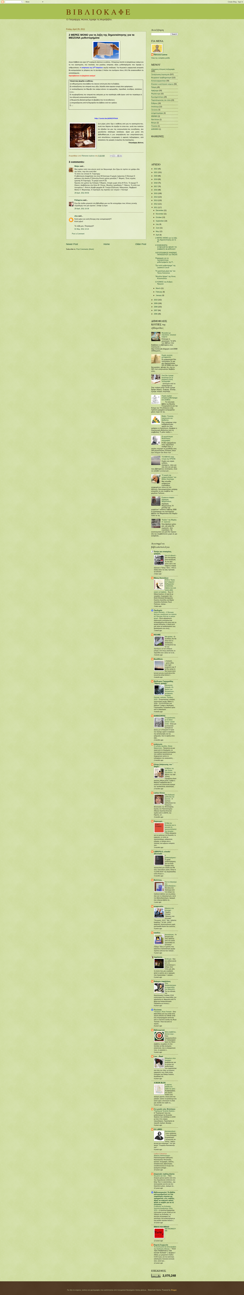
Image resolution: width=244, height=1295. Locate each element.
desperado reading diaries (164, 1174)
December (160, 210)
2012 (156, 204)
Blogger (174, 1290)
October (159, 217)
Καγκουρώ (158, 821)
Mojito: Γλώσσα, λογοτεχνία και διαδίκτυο (168, 418)
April (158, 235)
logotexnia (158, 957)
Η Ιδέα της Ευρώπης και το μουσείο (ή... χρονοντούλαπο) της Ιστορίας (170, 827)
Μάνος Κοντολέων (161, 578)
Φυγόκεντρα (155, 94)
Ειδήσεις (154, 103)
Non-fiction (155, 119)
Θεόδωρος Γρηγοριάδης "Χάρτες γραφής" (163, 682)
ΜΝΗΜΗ (154, 116)
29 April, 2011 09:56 (81, 193)
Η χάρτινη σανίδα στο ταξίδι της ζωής (170, 1087)
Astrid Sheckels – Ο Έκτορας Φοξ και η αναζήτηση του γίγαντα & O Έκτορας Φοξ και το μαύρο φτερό (165, 615)
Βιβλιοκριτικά (159, 1030)
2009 (156, 303)
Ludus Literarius (160, 1154)
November (160, 214)
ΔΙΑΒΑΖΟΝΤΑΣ (159, 716)
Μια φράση (169, 637)
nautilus (157, 933)
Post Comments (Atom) (85, 249)
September (160, 221)
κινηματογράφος (157, 113)
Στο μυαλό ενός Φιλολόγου (164, 1109)
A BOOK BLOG (160, 1083)
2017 (156, 186)
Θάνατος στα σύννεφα (169, 909)
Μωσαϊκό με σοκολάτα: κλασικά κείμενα (169, 335)
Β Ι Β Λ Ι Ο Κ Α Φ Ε (98, 12)
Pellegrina (78, 200)
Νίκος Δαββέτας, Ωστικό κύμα (170, 1033)
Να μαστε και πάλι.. (160, 1176)
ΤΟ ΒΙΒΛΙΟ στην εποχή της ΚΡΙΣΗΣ (169, 458)
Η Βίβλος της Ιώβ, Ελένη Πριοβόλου (169, 770)
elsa (76, 216)
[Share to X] (116, 156)
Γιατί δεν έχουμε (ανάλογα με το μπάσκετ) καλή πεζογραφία (167, 378)
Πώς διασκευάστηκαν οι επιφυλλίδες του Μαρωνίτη (170, 986)
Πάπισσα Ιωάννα (160, 55)
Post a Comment (78, 234)
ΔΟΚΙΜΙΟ (154, 129)
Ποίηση (153, 87)
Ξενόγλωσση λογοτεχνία (160, 74)
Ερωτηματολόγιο (157, 97)
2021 (156, 172)
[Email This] (111, 156)
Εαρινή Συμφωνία (161, 1245)
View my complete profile (160, 58)
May (157, 231)
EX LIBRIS (158, 1129)
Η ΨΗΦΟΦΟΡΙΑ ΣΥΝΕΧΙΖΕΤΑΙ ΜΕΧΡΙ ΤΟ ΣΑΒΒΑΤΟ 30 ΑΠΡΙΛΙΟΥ (166, 247)
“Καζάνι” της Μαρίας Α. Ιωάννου (169, 521)
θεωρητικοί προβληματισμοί (161, 78)
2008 (156, 307)
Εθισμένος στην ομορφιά (170, 1059)
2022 (156, 169)
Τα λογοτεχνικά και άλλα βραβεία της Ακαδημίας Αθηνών (165, 1248)
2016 (156, 190)
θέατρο (153, 123)
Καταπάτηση (169, 935)
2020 (156, 176)
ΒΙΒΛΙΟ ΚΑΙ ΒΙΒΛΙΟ (161, 1227)
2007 (156, 310)
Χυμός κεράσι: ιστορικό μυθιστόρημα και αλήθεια (169, 398)
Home (107, 244)
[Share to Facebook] (118, 156)
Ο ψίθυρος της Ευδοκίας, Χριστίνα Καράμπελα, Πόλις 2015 (163, 1208)
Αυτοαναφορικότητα (158, 81)
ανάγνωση (158, 744)
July (157, 224)
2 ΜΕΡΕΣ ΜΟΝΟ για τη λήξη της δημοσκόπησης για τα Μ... (166, 240)
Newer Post (72, 244)
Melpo (76, 166)
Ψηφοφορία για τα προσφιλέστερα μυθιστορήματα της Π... (164, 260)
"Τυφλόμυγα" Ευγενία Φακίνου (164, 1111)
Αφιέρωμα (155, 90)
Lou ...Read (158, 1056)
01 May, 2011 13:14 (81, 229)
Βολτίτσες (158, 880)
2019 (156, 179)
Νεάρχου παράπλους (162, 981)
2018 (156, 183)
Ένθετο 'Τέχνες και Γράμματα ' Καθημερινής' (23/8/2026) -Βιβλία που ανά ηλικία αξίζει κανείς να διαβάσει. (165, 586)
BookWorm (158, 659)
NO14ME (157, 635)
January (159, 295)
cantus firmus (159, 793)
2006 (156, 314)
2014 (156, 197)
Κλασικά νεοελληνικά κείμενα (162, 84)
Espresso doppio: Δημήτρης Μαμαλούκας (168, 499)
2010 (156, 300)
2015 (156, 193)
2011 (156, 207)
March (158, 288)
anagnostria (158, 906)
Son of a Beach (170, 555)
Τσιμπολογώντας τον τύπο (161, 100)
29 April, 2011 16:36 (81, 209)
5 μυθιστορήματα (170, 857)
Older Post (140, 244)
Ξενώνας (154, 110)
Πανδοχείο (158, 610)
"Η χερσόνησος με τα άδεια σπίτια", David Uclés (170, 721)
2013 (156, 200)
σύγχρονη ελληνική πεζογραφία (163, 69)
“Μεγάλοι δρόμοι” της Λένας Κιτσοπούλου (165, 277)
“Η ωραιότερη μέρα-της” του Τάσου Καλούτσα (165, 272)
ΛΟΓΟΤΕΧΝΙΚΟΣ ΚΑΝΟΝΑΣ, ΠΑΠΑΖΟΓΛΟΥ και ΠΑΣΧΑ (166, 254)
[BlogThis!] (113, 156)
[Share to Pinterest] (121, 156)
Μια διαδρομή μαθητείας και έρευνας (169, 797)
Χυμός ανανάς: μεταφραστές (167, 356)
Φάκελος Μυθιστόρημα (162, 1156)
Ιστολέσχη (155, 107)
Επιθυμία (168, 959)
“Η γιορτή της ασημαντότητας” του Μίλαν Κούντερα (169, 477)
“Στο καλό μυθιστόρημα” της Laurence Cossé (165, 266)
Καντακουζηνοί (170, 1131)
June (158, 228)
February (159, 292)
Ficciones (158, 1010)
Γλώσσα (154, 126)
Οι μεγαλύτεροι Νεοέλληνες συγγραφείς (167, 438)
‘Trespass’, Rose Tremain (163, 1012)
